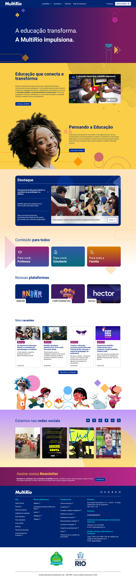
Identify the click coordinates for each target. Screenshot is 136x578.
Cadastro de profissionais (68, 528)
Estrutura (18, 506)
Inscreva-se (100, 479)
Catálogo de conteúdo (22, 513)
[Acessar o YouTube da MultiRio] (101, 492)
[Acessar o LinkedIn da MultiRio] (120, 492)
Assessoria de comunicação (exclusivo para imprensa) (103, 521)
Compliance (64, 507)
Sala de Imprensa (79, 4)
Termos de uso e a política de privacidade (69, 536)
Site (16, 499)
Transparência (65, 499)
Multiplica (37, 516)
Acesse (111, 220)
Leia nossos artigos (76, 150)
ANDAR (36, 503)
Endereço (90, 499)
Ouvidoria (90, 511)
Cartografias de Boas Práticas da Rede (44, 508)
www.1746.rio (96, 541)
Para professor (20, 516)
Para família (19, 523)
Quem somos (19, 503)
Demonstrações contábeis (69, 521)
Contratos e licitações (67, 524)
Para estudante (20, 520)
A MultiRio (45, 4)
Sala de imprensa (21, 510)
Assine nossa (37, 474)
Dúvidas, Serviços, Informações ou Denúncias (100, 532)
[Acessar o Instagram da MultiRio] (105, 492)
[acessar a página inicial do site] (13, 4)
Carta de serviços (66, 503)
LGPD (62, 531)
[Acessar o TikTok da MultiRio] (109, 492)
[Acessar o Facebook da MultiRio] (112, 492)
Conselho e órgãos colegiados (70, 510)
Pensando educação (22, 530)
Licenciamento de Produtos (21, 534)
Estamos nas (37, 421)
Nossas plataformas (41, 499)
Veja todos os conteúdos (68, 372)
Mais (24, 320)
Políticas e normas (66, 514)
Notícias (68, 4)
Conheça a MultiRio (23, 104)
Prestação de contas (67, 517)
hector (36, 512)
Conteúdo (57, 4)
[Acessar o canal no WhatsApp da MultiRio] (116, 492)
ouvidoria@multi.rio (93, 515)
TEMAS (36, 519)
